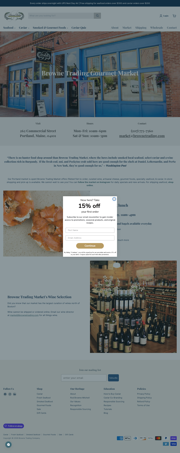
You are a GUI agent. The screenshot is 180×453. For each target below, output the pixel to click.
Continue (90, 246)
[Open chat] (8, 444)
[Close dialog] (114, 199)
